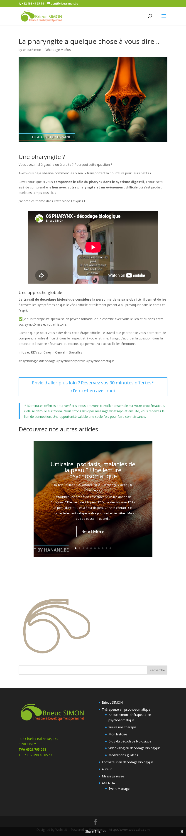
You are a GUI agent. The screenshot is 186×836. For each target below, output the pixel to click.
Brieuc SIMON (112, 702)
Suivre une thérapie (122, 727)
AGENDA (108, 783)
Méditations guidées (123, 755)
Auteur (107, 769)
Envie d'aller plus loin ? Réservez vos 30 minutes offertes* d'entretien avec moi (93, 386)
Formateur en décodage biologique (128, 762)
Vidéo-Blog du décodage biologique (134, 748)
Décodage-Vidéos (58, 49)
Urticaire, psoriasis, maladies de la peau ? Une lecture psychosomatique (93, 470)
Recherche (157, 670)
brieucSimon (32, 49)
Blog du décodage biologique (129, 741)
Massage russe (113, 776)
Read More (92, 531)
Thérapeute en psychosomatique (126, 709)
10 (110, 548)
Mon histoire (117, 734)
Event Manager (119, 788)
